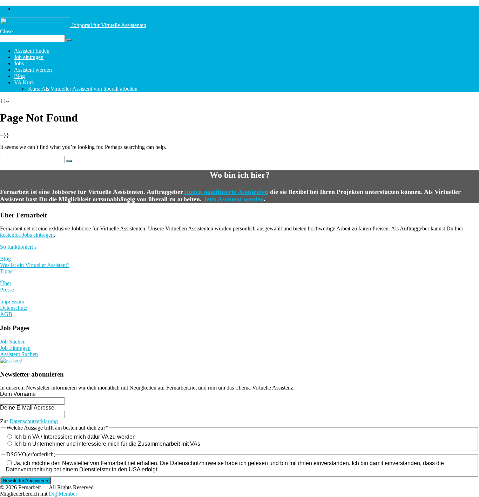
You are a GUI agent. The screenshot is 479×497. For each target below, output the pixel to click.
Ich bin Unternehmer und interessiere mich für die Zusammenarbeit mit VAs (107, 444)
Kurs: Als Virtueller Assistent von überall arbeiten (82, 89)
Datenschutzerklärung (33, 421)
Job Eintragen (15, 348)
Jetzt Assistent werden (233, 199)
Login (20, 9)
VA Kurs (24, 82)
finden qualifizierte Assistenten (225, 191)
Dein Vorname (18, 394)
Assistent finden (31, 51)
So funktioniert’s (18, 247)
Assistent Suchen (19, 354)
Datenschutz (13, 308)
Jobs (19, 63)
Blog (19, 76)
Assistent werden (33, 70)
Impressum (12, 302)
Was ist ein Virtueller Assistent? (34, 265)
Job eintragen (28, 57)
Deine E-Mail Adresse (27, 408)
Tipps (6, 271)
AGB (6, 314)
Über (5, 283)
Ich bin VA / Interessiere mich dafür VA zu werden (75, 437)
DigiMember (63, 494)
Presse (7, 290)
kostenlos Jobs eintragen (27, 235)
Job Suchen (13, 342)
